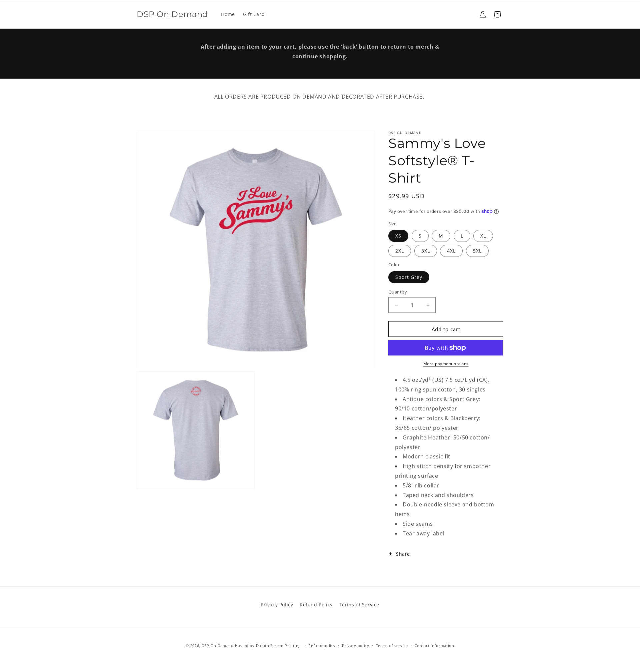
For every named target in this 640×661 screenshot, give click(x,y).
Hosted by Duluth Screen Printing (268, 645)
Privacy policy (355, 645)
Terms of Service (359, 604)
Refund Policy (316, 604)
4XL (451, 251)
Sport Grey (408, 277)
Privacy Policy (277, 604)
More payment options (446, 363)
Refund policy (321, 645)
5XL (477, 251)
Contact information (434, 645)
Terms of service (392, 645)
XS (398, 236)
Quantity (397, 292)
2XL (399, 251)
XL (483, 236)
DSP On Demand (218, 645)
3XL (425, 251)
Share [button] (403, 554)
